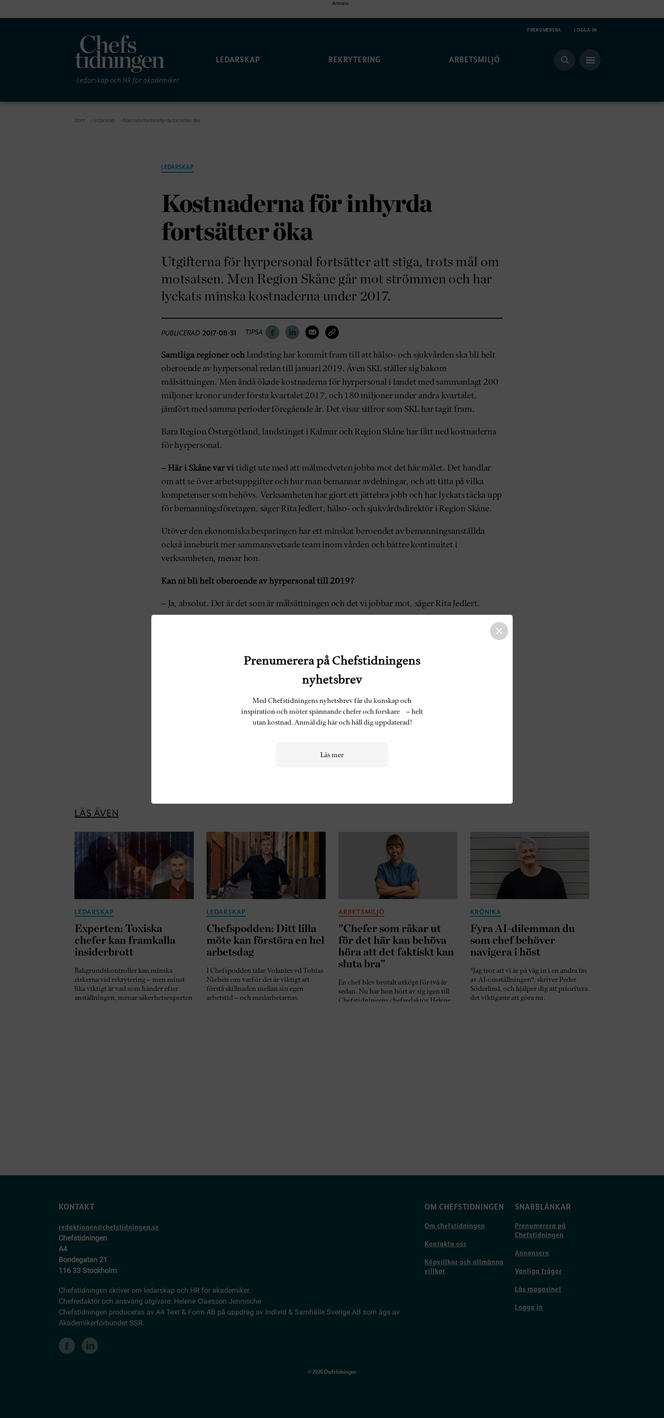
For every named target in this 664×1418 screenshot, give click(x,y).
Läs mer (332, 755)
